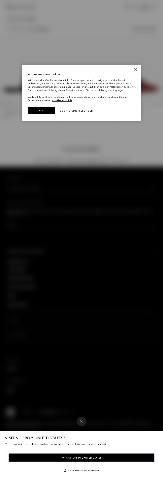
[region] (81, 93)
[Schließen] (135, 69)
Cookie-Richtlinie (62, 100)
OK (41, 110)
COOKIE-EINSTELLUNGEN (76, 110)
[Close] (81, 421)
